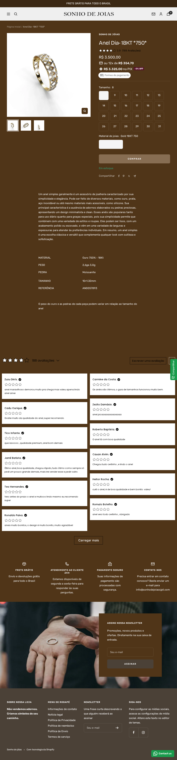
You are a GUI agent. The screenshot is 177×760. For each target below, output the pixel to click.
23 (137, 116)
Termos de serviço (59, 736)
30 (148, 126)
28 (126, 126)
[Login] (160, 13)
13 (159, 95)
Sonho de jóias (109, 34)
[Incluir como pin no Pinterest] (123, 176)
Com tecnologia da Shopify (40, 749)
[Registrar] (117, 728)
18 (148, 105)
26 (103, 126)
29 (137, 126)
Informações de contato (62, 709)
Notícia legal (55, 714)
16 (126, 105)
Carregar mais (88, 540)
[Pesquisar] (15, 14)
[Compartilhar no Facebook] (119, 176)
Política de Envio (58, 731)
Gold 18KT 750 (111, 144)
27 (114, 126)
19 (159, 105)
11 (137, 95)
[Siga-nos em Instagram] (143, 732)
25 (159, 116)
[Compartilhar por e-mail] (135, 176)
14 (104, 105)
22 (126, 116)
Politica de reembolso (61, 725)
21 (115, 116)
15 (115, 105)
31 (159, 126)
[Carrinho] (168, 14)
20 (103, 116)
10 (125, 95)
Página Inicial (14, 26)
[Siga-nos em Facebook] (133, 732)
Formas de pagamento (116, 75)
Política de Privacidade (62, 720)
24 (148, 116)
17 (137, 105)
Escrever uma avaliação (148, 361)
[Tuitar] (129, 176)
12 (148, 95)
